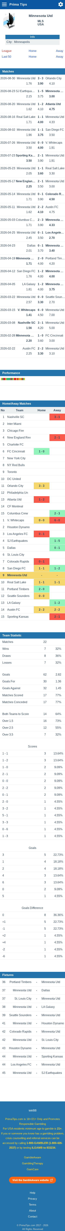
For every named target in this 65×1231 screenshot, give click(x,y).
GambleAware (32, 1157)
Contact (32, 1216)
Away (59, 50)
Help (32, 1192)
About (32, 1210)
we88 (32, 1110)
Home (32, 50)
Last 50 (6, 56)
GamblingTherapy (32, 1163)
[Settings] (61, 4)
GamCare (32, 1169)
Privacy (32, 1198)
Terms (32, 1204)
